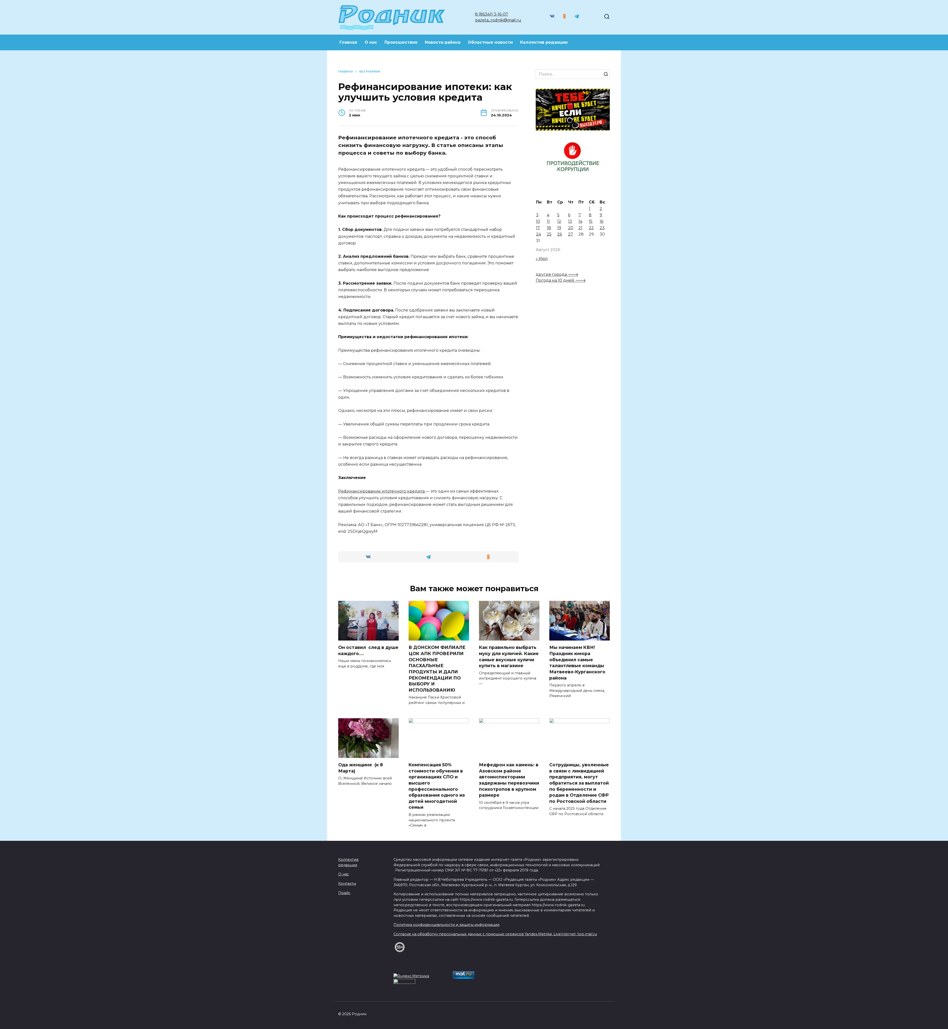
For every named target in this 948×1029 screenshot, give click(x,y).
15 (590, 221)
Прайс (344, 893)
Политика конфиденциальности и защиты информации (446, 924)
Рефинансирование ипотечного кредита (381, 491)
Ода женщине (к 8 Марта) (360, 767)
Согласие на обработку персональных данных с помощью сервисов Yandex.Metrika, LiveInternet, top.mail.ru (495, 934)
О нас (371, 42)
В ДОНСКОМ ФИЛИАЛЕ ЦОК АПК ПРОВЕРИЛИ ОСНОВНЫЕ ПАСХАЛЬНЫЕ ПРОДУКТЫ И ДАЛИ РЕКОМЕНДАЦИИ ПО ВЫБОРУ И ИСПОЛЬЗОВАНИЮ (437, 668)
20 (570, 227)
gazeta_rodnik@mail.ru (498, 20)
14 (580, 221)
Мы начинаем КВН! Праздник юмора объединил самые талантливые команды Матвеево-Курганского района (577, 662)
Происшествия (400, 42)
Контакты (347, 883)
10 (538, 221)
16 (601, 221)
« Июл (542, 258)
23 (602, 227)
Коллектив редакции (544, 42)
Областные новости (490, 42)
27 (570, 234)
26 (559, 234)
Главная (348, 42)
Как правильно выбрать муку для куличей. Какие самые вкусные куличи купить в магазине (509, 656)
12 (559, 221)
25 (549, 234)
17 (538, 227)
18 (549, 227)
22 (591, 227)
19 (559, 227)
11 (548, 221)
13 (570, 221)
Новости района (442, 42)
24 (538, 234)
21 (580, 227)
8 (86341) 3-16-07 (491, 14)
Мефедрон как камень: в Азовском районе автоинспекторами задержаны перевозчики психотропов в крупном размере (509, 780)
